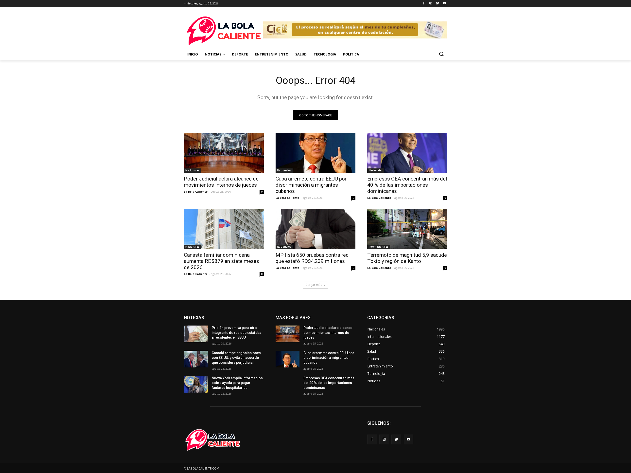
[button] (441, 54)
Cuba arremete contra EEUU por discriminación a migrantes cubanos (311, 185)
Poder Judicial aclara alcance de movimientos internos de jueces (221, 182)
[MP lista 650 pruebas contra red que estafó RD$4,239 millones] (315, 229)
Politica (351, 54)
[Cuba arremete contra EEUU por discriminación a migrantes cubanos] (315, 153)
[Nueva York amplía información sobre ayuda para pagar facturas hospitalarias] (196, 384)
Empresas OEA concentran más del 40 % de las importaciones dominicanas (407, 185)
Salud (301, 54)
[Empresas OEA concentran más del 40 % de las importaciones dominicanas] (407, 153)
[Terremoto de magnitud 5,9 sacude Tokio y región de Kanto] (407, 229)
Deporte (240, 54)
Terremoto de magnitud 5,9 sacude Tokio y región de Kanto (407, 258)
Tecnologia (325, 54)
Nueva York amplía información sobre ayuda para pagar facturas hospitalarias (237, 383)
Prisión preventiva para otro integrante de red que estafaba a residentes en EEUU (236, 332)
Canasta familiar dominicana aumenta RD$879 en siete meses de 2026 (221, 261)
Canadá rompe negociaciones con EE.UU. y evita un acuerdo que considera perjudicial (236, 357)
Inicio (192, 54)
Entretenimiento (271, 54)
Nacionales (192, 170)
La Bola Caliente (196, 191)
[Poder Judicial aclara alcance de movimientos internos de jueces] (224, 153)
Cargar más (314, 285)
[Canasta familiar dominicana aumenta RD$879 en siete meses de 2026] (224, 229)
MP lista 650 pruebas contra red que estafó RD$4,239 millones (312, 258)
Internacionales (378, 246)
